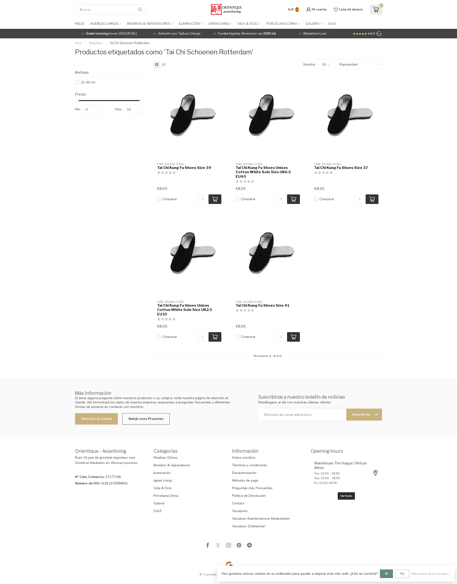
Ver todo (346, 496)
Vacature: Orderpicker (248, 526)
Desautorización (244, 473)
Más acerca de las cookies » (431, 574)
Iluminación (189, 23)
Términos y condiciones (249, 465)
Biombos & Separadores (148, 23)
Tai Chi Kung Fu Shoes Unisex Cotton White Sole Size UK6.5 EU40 (263, 172)
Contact (238, 503)
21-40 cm (88, 82)
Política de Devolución (249, 495)
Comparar (169, 199)
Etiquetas (95, 43)
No (402, 573)
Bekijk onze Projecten (146, 418)
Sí (386, 573)
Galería (312, 23)
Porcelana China (281, 23)
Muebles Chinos (104, 23)
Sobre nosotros (243, 457)
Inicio (79, 23)
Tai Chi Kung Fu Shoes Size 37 (341, 168)
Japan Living (218, 23)
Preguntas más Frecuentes (252, 488)
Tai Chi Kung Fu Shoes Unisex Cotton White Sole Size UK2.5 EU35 (184, 309)
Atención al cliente (96, 418)
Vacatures (240, 511)
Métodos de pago (245, 480)
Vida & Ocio (248, 23)
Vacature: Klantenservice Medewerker (261, 518)
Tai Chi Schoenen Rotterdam (129, 43)
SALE (332, 23)
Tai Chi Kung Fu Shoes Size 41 (262, 305)
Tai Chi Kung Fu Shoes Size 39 (184, 168)
